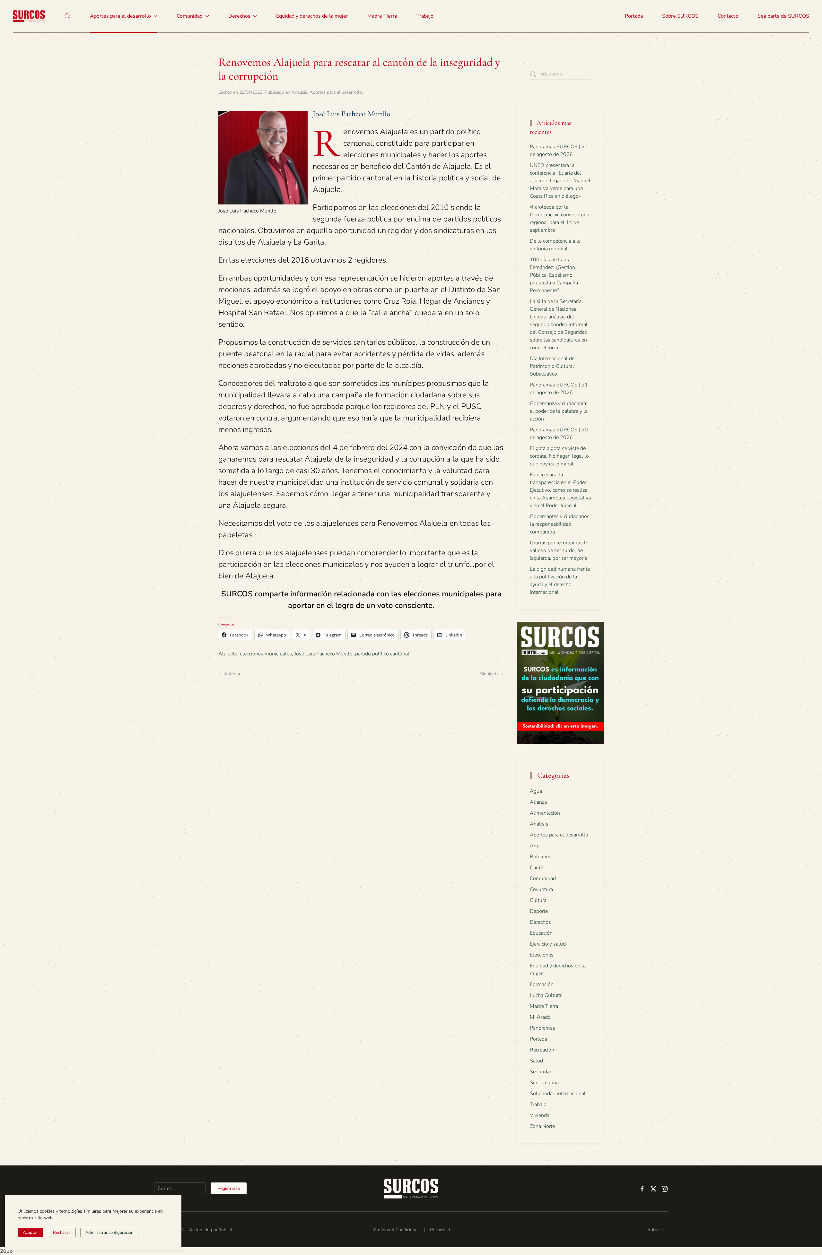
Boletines (540, 856)
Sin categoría (544, 1082)
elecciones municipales (266, 653)
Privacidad (440, 1230)
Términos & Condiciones (396, 1230)
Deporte (539, 911)
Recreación (542, 1049)
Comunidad (543, 878)
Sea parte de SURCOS (783, 16)
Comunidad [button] (190, 16)
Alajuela (227, 653)
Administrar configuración (109, 1232)
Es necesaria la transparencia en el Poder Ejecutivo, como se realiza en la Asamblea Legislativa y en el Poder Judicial (560, 490)
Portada (634, 16)
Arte (534, 845)
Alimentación (545, 813)
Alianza (538, 802)
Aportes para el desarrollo (336, 92)
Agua (536, 791)
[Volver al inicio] (29, 16)
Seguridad (541, 1071)
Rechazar (61, 1232)
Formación (542, 984)
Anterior (232, 674)
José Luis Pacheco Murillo (323, 653)
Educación (541, 933)
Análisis (299, 92)
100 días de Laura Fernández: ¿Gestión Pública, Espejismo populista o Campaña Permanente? (554, 275)
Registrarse (228, 1188)
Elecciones (542, 954)
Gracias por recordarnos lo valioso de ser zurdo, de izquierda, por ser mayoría (559, 550)
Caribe (537, 867)
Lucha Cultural (546, 995)
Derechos (540, 922)
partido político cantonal (382, 653)
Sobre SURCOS (680, 16)
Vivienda (539, 1115)
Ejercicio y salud (548, 944)
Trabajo (424, 16)
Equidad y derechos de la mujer (312, 16)
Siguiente (489, 674)
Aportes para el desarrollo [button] (120, 16)
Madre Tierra (382, 16)
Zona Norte (542, 1126)
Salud (536, 1060)
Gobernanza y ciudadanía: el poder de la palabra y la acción (559, 411)
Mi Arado (540, 1017)
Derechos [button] (239, 16)
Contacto (728, 16)
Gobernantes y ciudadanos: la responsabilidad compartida (560, 524)
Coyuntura (541, 889)
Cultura (538, 900)
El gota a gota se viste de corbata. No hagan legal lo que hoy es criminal (559, 456)
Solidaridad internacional (558, 1093)
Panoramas (542, 1028)
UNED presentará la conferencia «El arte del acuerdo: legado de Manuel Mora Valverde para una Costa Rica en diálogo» (560, 181)
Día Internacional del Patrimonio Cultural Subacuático (553, 366)
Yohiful (225, 1230)
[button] (67, 16)
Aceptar (30, 1232)
